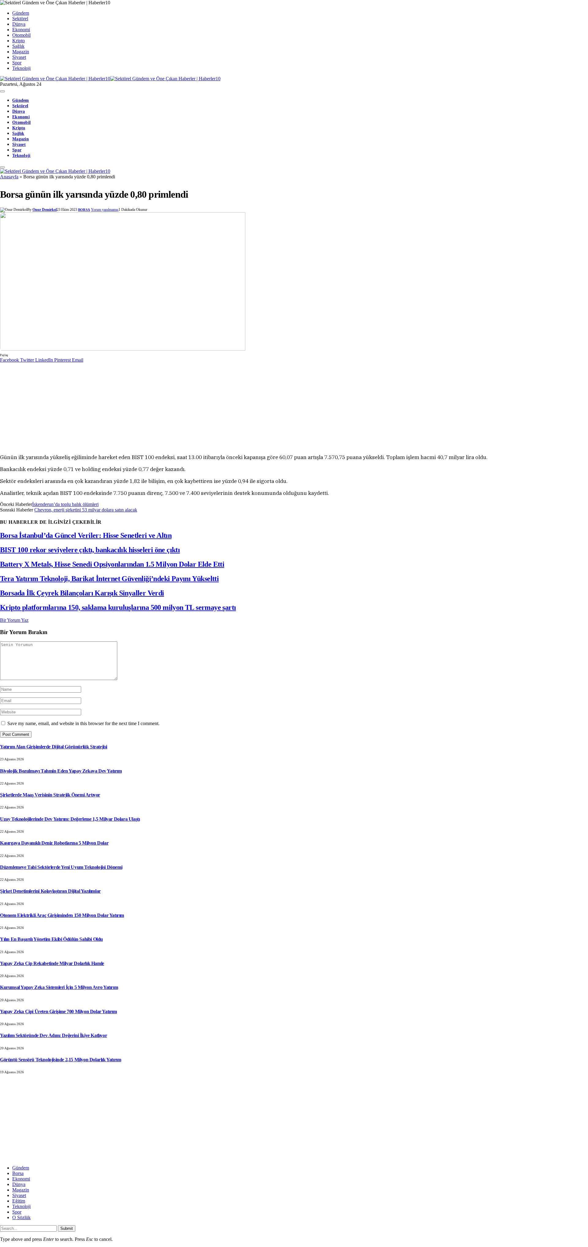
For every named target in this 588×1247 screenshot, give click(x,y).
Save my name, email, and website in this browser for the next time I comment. (83, 723)
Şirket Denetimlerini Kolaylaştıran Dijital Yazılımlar (50, 891)
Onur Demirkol (44, 209)
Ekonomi (21, 29)
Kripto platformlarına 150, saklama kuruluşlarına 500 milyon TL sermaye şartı (118, 607)
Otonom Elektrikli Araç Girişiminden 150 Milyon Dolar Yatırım (62, 915)
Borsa (84, 209)
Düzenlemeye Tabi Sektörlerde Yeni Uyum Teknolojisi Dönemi (61, 867)
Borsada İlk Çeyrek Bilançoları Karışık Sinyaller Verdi (82, 593)
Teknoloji (21, 68)
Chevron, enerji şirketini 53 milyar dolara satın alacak (85, 509)
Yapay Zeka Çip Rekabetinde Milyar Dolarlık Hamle (52, 963)
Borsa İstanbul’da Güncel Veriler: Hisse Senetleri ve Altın (86, 535)
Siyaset (19, 57)
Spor (16, 62)
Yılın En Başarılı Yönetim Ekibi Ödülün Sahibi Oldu (51, 939)
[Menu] (2, 91)
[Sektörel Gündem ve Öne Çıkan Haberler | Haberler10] (110, 78)
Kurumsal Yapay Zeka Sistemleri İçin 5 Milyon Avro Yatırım (59, 987)
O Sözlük (21, 1217)
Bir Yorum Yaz (14, 620)
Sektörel (20, 18)
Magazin (20, 51)
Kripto (18, 40)
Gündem (20, 13)
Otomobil (21, 35)
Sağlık (18, 46)
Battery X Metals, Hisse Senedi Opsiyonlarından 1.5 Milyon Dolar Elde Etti (112, 564)
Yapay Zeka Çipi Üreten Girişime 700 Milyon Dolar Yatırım (58, 1011)
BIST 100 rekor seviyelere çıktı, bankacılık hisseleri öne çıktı (90, 550)
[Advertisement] (184, 406)
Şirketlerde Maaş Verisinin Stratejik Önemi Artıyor (50, 794)
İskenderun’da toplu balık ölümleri (65, 504)
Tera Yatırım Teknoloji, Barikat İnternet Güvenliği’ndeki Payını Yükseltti (109, 579)
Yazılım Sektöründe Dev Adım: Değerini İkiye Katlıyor (53, 1035)
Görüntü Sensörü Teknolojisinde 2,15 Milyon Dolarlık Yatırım (60, 1059)
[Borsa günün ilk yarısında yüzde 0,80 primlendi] (122, 349)
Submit (66, 1228)
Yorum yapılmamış (105, 209)
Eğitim (18, 1200)
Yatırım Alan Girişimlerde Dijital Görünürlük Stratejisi (53, 746)
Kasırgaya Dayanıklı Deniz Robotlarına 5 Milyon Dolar (54, 843)
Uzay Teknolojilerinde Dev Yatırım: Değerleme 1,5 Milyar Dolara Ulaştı (70, 819)
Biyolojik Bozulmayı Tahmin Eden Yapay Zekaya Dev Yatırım (61, 771)
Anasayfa (9, 176)
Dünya (18, 24)
